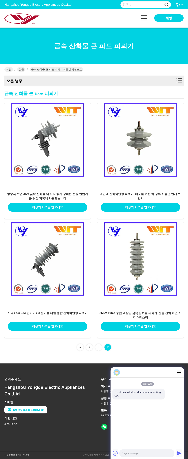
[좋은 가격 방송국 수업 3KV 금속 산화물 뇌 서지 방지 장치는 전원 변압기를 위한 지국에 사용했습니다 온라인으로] (47, 146)
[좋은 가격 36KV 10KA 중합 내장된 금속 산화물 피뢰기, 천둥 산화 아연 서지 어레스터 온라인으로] (140, 265)
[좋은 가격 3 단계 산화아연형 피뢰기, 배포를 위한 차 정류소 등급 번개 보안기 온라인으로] (140, 146)
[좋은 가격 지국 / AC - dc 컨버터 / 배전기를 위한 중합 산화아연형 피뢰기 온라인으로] (47, 265)
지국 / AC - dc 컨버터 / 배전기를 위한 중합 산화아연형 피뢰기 (48, 313)
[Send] (179, 453)
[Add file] (115, 453)
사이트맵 (25, 454)
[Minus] (179, 372)
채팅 (169, 18)
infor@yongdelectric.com (28, 409)
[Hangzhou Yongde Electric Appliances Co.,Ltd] (24, 18)
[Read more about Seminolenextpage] (80, 347)
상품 (21, 69)
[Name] (166, 4)
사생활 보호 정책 (12, 454)
